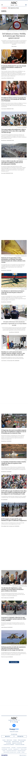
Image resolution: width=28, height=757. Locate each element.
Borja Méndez (3, 140)
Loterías (4, 750)
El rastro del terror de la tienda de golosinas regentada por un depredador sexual (14, 323)
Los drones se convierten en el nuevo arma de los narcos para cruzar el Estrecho (12, 292)
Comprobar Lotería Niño (6, 747)
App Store (8, 736)
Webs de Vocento (23, 755)
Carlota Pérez (3, 78)
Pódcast (22, 752)
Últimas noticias (23, 749)
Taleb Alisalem (14, 46)
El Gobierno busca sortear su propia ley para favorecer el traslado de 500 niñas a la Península (13, 99)
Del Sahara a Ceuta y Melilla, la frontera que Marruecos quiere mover (14, 35)
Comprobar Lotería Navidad (21, 747)
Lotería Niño (13, 747)
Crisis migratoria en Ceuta (13, 7)
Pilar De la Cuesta (4, 656)
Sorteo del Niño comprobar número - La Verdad (12, 752)
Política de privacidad (22, 740)
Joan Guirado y (4, 360)
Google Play (21, 736)
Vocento (4, 740)
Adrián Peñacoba (4, 627)
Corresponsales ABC (10, 360)
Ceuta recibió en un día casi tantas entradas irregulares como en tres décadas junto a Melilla (12, 162)
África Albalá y (4, 526)
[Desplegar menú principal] (2, 5)
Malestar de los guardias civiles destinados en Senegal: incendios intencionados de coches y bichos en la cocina (13, 260)
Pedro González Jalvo (10, 526)
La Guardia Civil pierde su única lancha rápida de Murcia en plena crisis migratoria (13, 463)
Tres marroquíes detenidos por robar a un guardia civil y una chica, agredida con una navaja (13, 131)
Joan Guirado (3, 108)
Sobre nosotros (9, 740)
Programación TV (16, 749)
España (3, 11)
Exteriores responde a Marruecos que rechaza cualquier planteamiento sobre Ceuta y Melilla (13, 619)
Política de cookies (7, 741)
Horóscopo (10, 749)
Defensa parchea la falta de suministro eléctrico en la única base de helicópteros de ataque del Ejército (13, 648)
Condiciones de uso (15, 741)
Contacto (15, 740)
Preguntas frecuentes (21, 750)
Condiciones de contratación (9, 744)
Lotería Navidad (4, 749)
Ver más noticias (14, 662)
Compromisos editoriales (19, 744)
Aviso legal (22, 741)
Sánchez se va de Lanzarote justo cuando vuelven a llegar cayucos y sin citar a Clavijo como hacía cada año (13, 353)
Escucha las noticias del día (11, 750)
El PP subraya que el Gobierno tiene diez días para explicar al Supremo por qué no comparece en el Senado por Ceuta (14, 492)
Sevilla (16, 5)
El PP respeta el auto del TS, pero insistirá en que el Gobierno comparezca (14, 519)
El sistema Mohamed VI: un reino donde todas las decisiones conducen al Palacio (13, 67)
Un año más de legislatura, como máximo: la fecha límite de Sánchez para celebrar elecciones (12, 589)
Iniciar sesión (26, 5)
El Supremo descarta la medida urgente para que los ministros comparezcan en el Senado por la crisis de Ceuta (13, 431)
